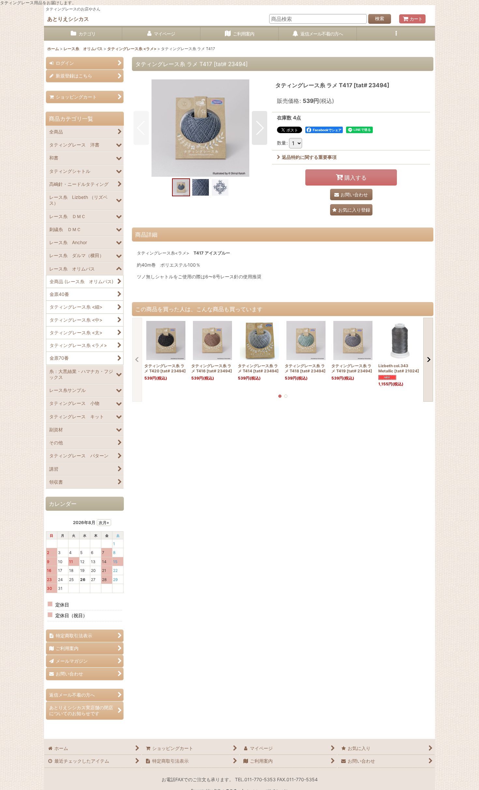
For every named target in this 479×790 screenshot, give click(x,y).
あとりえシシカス (68, 19)
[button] (396, 34)
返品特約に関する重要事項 (309, 157)
